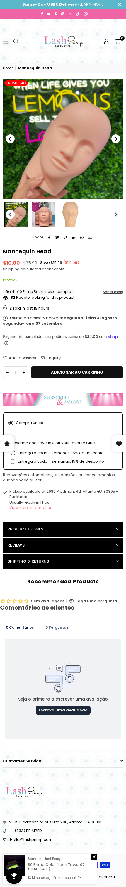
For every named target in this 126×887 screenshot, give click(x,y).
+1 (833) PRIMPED (26, 831)
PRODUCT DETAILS (25, 529)
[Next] (115, 138)
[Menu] (5, 41)
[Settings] (106, 41)
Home (8, 68)
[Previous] (10, 138)
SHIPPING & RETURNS (28, 561)
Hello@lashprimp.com (31, 839)
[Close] (94, 857)
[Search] (16, 41)
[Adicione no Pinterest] (65, 237)
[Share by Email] (90, 237)
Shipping (11, 269)
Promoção (16, 83)
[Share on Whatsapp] (82, 237)
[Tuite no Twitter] (57, 237)
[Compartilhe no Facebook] (49, 237)
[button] (117, 41)
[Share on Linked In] (73, 237)
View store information (30, 507)
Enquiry (53, 358)
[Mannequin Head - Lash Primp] (70, 214)
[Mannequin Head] (16, 214)
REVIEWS (16, 545)
